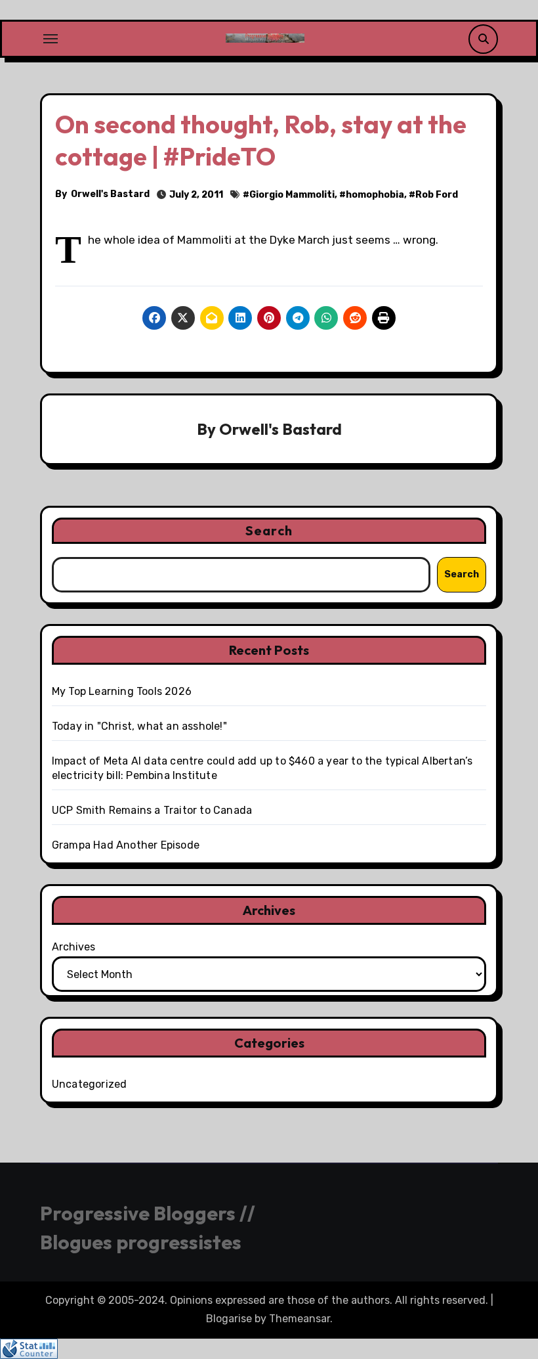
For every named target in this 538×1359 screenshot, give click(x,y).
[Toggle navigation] (50, 39)
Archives (73, 947)
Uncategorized (89, 1084)
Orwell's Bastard (110, 194)
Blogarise (229, 1318)
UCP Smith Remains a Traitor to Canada (152, 810)
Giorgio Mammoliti (292, 194)
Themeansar (299, 1318)
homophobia (375, 194)
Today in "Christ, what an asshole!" (139, 726)
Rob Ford (436, 194)
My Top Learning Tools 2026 (122, 691)
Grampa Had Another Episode (125, 845)
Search (269, 530)
